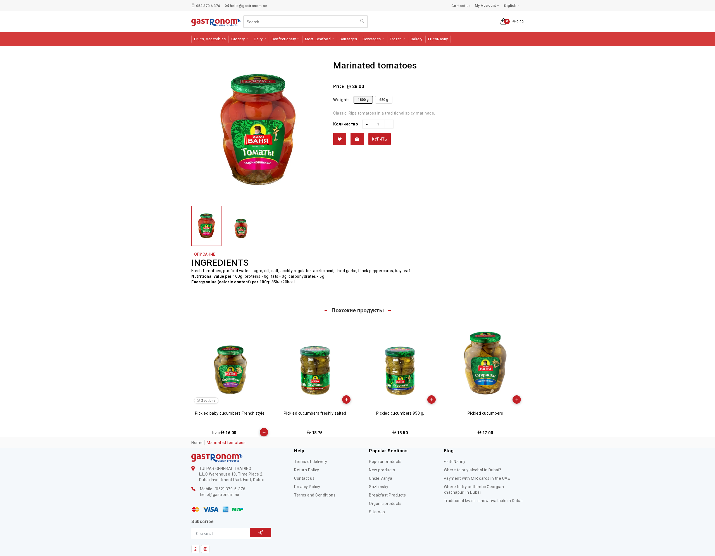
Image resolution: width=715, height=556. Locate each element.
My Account (486, 5)
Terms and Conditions (314, 495)
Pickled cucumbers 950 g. (315, 413)
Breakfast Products (387, 495)
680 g (383, 100)
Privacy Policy (307, 486)
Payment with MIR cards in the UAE (477, 478)
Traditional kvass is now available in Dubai (483, 500)
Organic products (385, 503)
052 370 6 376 (207, 6)
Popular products (385, 461)
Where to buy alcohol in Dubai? (472, 470)
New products (382, 470)
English (510, 5)
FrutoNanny (455, 461)
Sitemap (377, 512)
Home (196, 442)
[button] (512, 22)
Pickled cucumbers (400, 413)
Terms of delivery (310, 461)
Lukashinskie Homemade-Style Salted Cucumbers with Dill (485, 415)
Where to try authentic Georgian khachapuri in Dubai (474, 489)
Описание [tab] (204, 254)
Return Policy (306, 470)
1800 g (363, 100)
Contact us (461, 6)
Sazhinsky (379, 486)
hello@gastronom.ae (248, 6)
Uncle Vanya (380, 478)
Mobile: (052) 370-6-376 (223, 489)
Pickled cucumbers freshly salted (230, 413)
